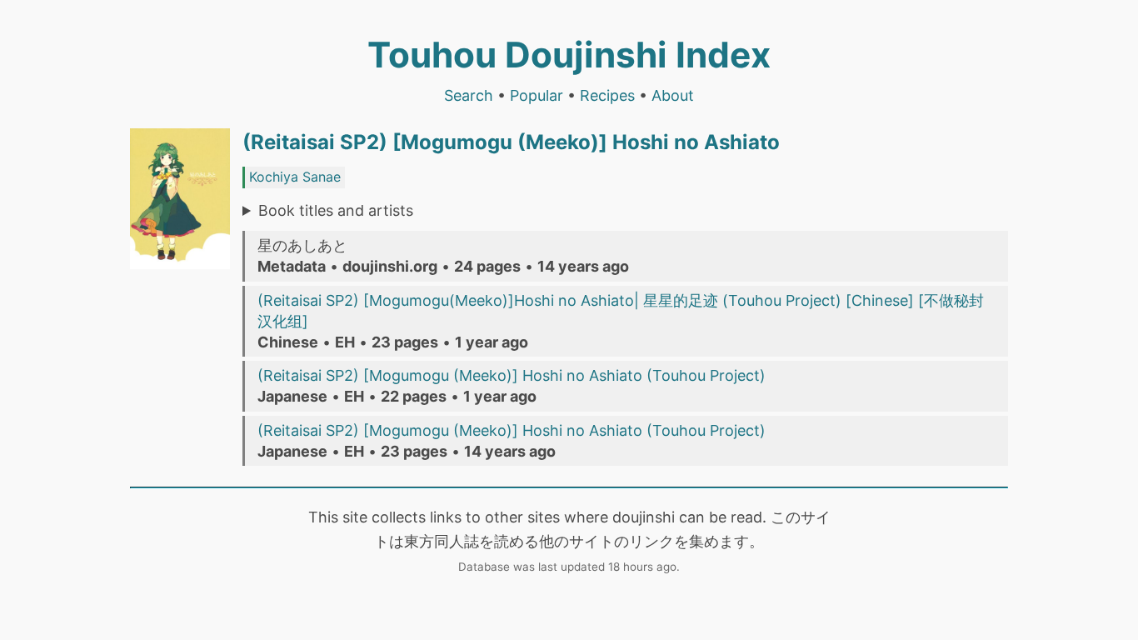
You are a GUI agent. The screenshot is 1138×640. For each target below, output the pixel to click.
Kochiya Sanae (295, 176)
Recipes (607, 95)
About (672, 95)
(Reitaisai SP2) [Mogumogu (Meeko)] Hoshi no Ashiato (511, 142)
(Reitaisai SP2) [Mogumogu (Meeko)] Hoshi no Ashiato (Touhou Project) (511, 375)
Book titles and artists (335, 210)
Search (468, 95)
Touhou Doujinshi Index (569, 54)
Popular (536, 95)
